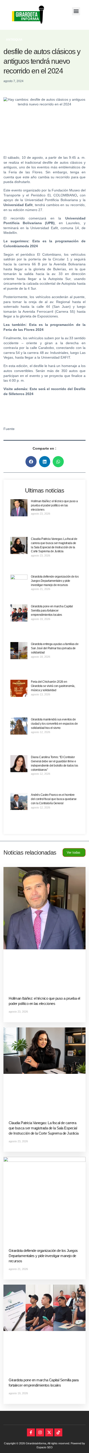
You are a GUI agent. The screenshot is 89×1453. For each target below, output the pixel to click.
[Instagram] (40, 1432)
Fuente (9, 429)
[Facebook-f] (31, 1432)
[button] (76, 11)
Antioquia (14, 39)
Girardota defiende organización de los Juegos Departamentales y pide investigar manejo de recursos (55, 581)
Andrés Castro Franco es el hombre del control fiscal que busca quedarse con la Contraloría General (54, 799)
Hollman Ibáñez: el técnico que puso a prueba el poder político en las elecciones (54, 505)
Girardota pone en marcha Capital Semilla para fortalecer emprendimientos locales (52, 611)
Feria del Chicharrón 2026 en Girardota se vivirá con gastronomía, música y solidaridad (53, 686)
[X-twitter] (49, 1432)
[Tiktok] (58, 1432)
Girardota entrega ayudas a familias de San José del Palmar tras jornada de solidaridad (54, 648)
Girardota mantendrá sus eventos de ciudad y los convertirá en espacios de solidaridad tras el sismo (54, 724)
